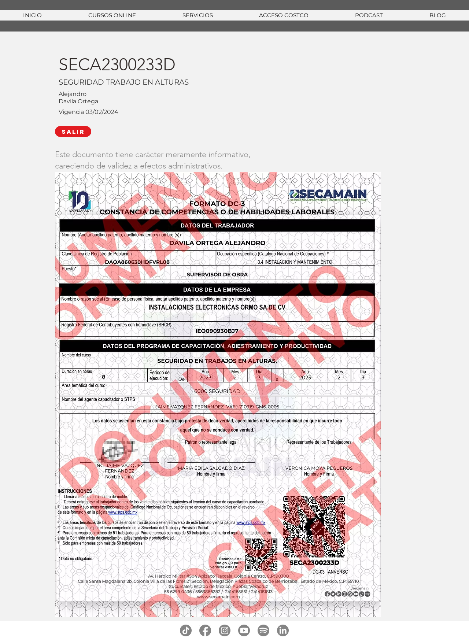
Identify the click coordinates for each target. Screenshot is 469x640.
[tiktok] (186, 630)
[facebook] (205, 630)
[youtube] (244, 630)
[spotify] (263, 630)
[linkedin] (283, 630)
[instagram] (224, 630)
